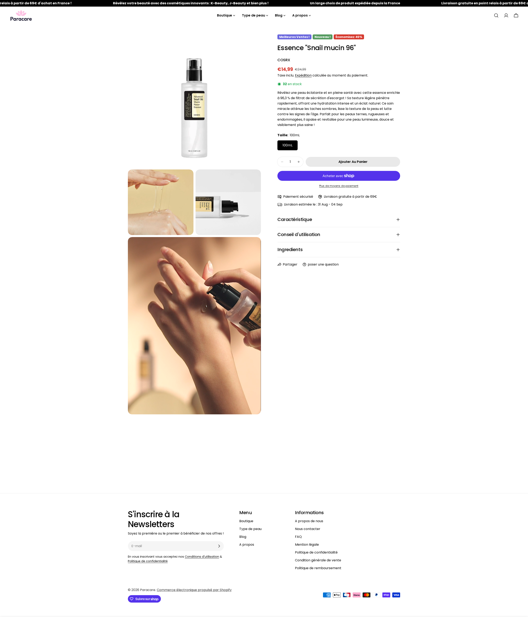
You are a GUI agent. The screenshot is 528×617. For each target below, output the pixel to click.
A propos (246, 544)
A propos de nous (309, 521)
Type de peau (250, 529)
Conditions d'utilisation (202, 557)
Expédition (303, 75)
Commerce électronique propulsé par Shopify (194, 590)
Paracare (147, 590)
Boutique (246, 521)
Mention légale (307, 544)
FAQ (298, 536)
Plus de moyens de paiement (338, 186)
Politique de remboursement (318, 568)
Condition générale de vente (318, 560)
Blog (242, 536)
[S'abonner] (219, 546)
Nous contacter (307, 529)
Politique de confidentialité (148, 561)
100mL (287, 145)
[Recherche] (496, 15)
